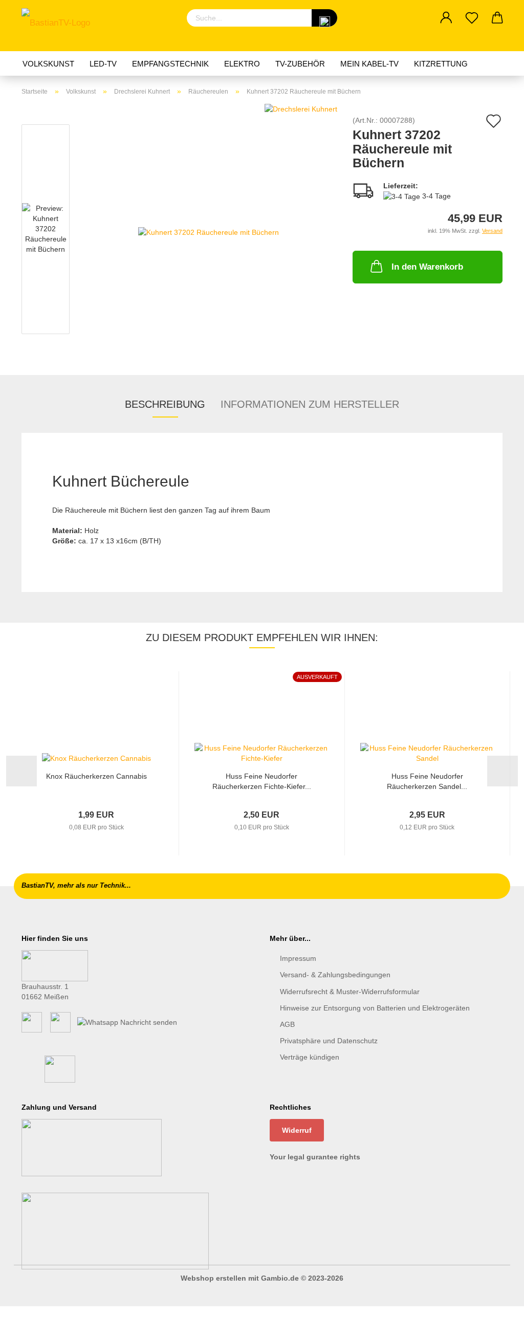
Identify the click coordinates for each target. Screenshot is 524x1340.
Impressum (298, 958)
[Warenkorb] (497, 18)
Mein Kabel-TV (369, 63)
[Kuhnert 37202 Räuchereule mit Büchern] (208, 231)
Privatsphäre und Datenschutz (329, 1041)
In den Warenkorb (427, 267)
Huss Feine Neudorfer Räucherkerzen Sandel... (427, 781)
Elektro (242, 63)
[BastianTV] (59, 25)
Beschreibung (165, 404)
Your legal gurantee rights (315, 1157)
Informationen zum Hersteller (310, 404)
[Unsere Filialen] (54, 965)
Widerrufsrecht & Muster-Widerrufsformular (350, 991)
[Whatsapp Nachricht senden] (127, 1022)
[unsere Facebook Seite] (31, 1022)
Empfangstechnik (170, 63)
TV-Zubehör (300, 63)
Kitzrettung (441, 63)
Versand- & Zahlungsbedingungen (335, 975)
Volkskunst (48, 63)
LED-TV (103, 63)
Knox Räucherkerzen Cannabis (96, 776)
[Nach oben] (496, 1324)
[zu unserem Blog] (60, 1022)
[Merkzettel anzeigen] (472, 18)
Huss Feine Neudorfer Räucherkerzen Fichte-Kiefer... (261, 781)
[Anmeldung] (446, 18)
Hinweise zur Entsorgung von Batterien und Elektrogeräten (375, 1008)
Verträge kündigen (309, 1057)
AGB (287, 1024)
